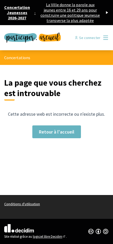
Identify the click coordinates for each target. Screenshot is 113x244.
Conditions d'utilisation (22, 204)
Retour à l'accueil (56, 132)
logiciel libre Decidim (49, 236)
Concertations (17, 57)
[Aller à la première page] (43, 37)
